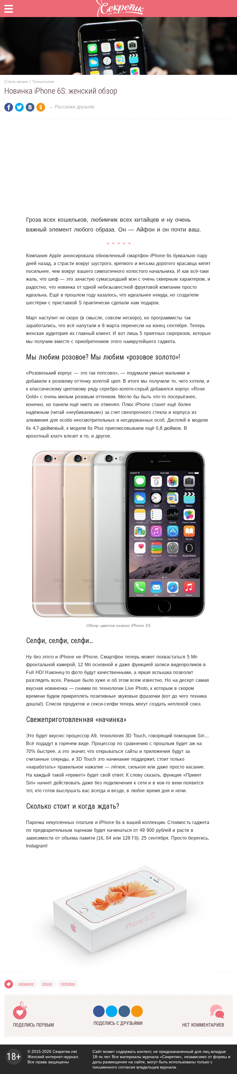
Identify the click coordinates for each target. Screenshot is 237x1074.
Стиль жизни (16, 81)
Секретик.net (65, 1051)
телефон (67, 984)
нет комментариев (203, 1025)
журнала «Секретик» (162, 1056)
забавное (26, 984)
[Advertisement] (118, 167)
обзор (47, 984)
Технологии (43, 81)
